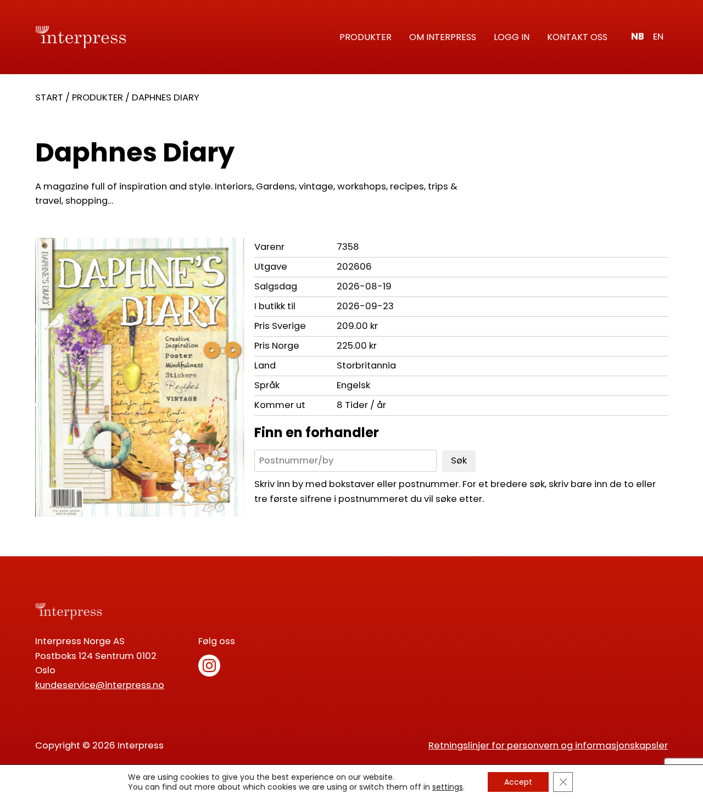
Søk (459, 460)
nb (637, 36)
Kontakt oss (577, 37)
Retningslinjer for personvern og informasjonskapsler (548, 745)
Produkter (365, 37)
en (658, 36)
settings (447, 787)
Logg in (511, 37)
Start (49, 97)
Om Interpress (442, 37)
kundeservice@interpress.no (99, 685)
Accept (518, 781)
